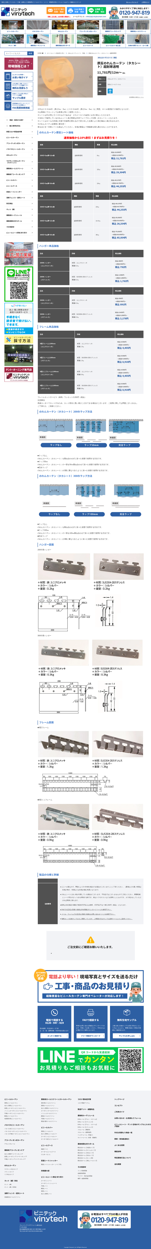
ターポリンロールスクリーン (49, 1111)
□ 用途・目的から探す (14, 120)
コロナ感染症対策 (84, 1099)
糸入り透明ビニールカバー (49, 1134)
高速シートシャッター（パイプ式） (51, 1164)
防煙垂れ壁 (45, 1171)
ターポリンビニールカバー (49, 1136)
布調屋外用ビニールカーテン (13, 1118)
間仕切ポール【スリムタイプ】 (87, 1150)
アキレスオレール (9, 1144)
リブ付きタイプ (9, 1174)
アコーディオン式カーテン (15, 143)
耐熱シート (44, 1188)
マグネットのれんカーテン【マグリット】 (15, 162)
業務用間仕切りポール (14, 221)
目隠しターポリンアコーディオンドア (15, 1156)
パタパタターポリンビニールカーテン (15, 1131)
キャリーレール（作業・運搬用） (88, 1137)
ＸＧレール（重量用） (84, 1129)
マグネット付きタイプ (11, 1169)
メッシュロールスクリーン (49, 1113)
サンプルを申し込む (127, 1035)
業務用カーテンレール (14, 215)
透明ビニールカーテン (11, 1103)
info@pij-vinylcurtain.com (96, 16)
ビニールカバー (11, 180)
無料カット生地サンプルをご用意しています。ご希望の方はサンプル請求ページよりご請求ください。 (97, 919)
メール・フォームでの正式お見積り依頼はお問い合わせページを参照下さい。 (88, 914)
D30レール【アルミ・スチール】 (87, 1119)
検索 (30, 53)
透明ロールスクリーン (47, 1105)
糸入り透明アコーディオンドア (13, 1154)
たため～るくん (45, 1154)
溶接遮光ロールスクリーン (12, 1197)
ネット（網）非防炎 (10, 1187)
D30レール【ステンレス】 (86, 1122)
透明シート (44, 1191)
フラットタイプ (9, 1172)
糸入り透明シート (46, 1194)
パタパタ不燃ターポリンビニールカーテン (17, 1134)
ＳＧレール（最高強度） (85, 1132)
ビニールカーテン (12, 137)
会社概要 (117, 1164)
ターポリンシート (46, 1180)
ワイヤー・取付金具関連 (85, 1176)
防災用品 (9, 203)
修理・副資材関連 (83, 1178)
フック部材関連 (82, 1170)
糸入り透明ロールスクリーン (49, 1108)
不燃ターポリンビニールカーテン (14, 1113)
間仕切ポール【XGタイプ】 (86, 1153)
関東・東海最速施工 (121, 1139)
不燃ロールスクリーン (47, 1118)
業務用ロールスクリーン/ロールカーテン (56, 1099)
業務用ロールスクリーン (14, 168)
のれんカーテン (11, 155)
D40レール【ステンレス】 (86, 1127)
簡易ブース (44, 1149)
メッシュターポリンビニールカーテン (15, 1111)
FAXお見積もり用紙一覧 (123, 1132)
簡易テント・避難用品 (86, 1109)
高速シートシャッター (14, 192)
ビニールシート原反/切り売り (16, 233)
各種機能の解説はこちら (136, 97)
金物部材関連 (82, 1173)
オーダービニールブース (48, 1152)
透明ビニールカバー (47, 1131)
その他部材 (10, 227)
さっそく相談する (54, 1035)
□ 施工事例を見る (13, 126)
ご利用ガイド (145, 2)
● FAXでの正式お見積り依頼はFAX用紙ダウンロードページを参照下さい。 (86, 909)
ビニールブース (11, 186)
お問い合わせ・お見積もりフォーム (127, 1118)
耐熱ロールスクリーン (47, 1116)
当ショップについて (132, 2)
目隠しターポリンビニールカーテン (15, 1108)
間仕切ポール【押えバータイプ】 (88, 1160)
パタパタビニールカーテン (15, 149)
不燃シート (44, 1186)
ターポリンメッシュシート (49, 1183)
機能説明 (117, 1151)
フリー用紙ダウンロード (90, 1035)
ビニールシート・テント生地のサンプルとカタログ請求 (132, 1125)
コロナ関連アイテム (84, 1103)
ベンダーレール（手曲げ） (86, 1135)
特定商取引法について (122, 1158)
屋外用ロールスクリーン (48, 1103)
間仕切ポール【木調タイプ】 (86, 1147)
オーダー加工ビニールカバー (49, 1139)
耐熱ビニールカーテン (11, 1116)
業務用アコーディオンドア (15, 174)
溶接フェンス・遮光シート (15, 197)
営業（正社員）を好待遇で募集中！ (59, 16)
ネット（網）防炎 (11, 1181)
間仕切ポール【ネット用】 (86, 1158)
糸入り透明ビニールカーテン (13, 1105)
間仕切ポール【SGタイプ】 (86, 1155)
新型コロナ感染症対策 (14, 132)
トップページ (119, 1099)
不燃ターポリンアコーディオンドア (15, 1159)
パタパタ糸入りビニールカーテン (14, 1128)
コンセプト (118, 1105)
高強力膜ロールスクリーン (49, 1121)
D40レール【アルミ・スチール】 (87, 1124)
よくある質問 (119, 1145)
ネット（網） (11, 209)
